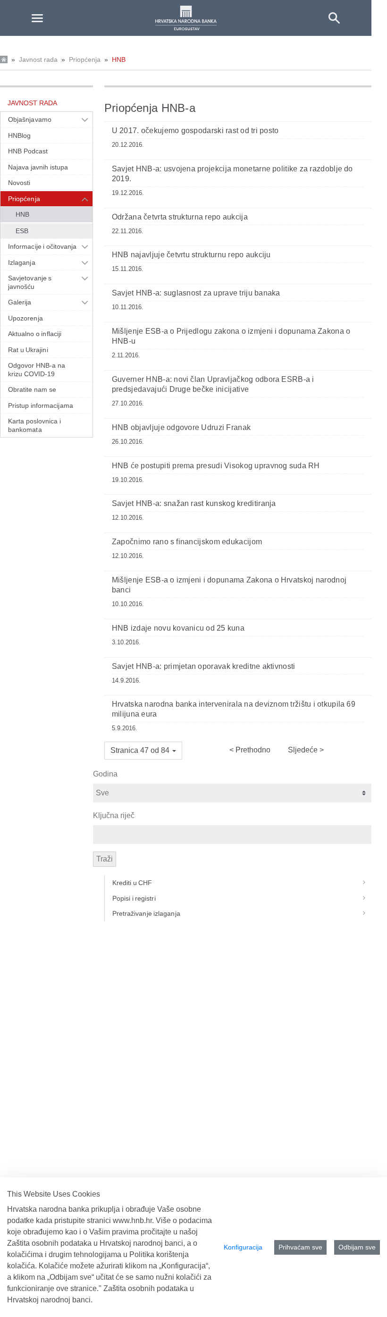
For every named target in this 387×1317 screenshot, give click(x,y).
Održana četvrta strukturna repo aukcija (180, 217)
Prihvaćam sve (300, 1247)
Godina (105, 774)
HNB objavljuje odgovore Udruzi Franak (181, 427)
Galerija (20, 302)
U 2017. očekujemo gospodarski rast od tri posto (195, 131)
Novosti (19, 182)
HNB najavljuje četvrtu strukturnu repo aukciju (191, 255)
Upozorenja (25, 318)
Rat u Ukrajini (28, 350)
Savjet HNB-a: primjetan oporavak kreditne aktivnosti (203, 666)
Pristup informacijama (40, 405)
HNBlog (19, 135)
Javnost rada (38, 59)
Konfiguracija (243, 1247)
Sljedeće (304, 750)
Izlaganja (21, 262)
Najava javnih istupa (38, 167)
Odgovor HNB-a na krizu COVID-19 (36, 370)
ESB (22, 231)
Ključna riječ (114, 815)
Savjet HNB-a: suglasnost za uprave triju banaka (196, 293)
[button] (143, 751)
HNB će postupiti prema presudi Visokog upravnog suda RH (216, 466)
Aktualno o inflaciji (34, 334)
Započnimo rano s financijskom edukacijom (187, 542)
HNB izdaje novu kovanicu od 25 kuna (178, 628)
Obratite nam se (32, 389)
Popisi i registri (134, 898)
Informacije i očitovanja (42, 246)
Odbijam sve (357, 1247)
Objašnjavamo (29, 119)
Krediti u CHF (132, 882)
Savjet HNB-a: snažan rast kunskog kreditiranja (194, 503)
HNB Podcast (28, 151)
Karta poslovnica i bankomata (34, 425)
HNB (119, 59)
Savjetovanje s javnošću (29, 282)
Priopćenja (85, 59)
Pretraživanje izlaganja (146, 913)
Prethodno (252, 750)
